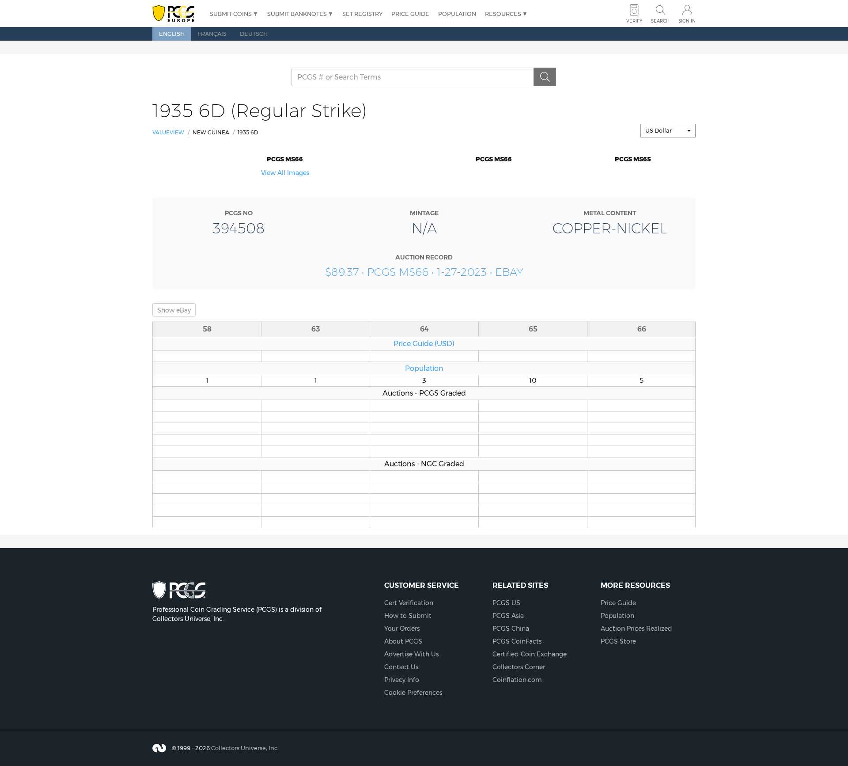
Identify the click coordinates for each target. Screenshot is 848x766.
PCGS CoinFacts (516, 641)
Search (660, 21)
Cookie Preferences (413, 693)
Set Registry (362, 13)
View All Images (285, 173)
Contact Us (401, 667)
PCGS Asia (508, 616)
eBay (174, 310)
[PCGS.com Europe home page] (176, 14)
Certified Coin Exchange (529, 654)
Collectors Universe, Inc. (245, 747)
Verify (634, 21)
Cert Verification (408, 603)
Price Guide (410, 13)
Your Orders (402, 629)
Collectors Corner (518, 667)
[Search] (545, 77)
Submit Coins (231, 13)
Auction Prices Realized (636, 629)
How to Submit (408, 616)
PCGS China (510, 629)
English (172, 33)
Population (457, 13)
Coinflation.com (517, 680)
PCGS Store (618, 641)
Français (212, 33)
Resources (503, 13)
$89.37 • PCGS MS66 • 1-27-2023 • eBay (424, 272)
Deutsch (254, 33)
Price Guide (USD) (424, 343)
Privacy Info (401, 680)
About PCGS (403, 641)
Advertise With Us (411, 654)
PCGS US (506, 603)
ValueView (168, 132)
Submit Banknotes (297, 13)
